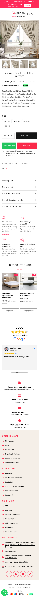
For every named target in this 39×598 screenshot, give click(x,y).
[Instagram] (16, 573)
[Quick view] (5, 279)
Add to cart (26, 136)
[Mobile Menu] (7, 14)
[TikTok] (30, 573)
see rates (29, 151)
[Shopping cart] (28, 14)
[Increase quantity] (12, 136)
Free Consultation (9, 145)
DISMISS (27, 5)
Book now (5, 234)
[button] (4, 592)
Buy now (26, 146)
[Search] (32, 14)
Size (4, 116)
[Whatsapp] (23, 573)
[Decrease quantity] (4, 136)
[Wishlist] (5, 275)
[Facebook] (8, 573)
